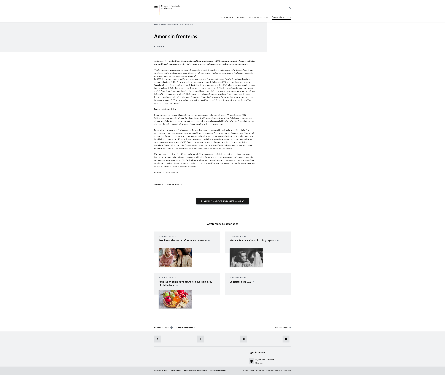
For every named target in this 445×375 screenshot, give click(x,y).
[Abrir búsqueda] (289, 7)
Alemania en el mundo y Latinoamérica (252, 17)
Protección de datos (161, 371)
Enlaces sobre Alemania (169, 24)
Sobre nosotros (226, 17)
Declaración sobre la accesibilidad (195, 371)
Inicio (156, 24)
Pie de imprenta (175, 371)
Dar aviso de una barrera (218, 371)
